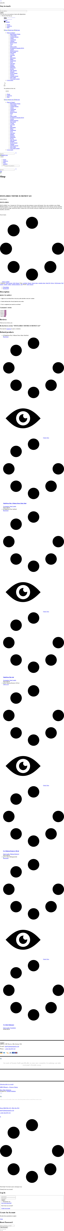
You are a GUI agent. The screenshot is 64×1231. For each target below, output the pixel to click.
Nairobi (5, 284)
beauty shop (35, 283)
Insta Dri (48, 283)
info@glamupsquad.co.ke (12, 1046)
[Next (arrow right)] (2, 1230)
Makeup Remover (14, 854)
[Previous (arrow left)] (0, 1230)
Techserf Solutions (11, 1091)
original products (16, 284)
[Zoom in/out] (0, 1229)
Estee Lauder (13, 506)
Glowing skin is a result (6, 1084)
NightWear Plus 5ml (8, 677)
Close (1, 1219)
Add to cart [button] (6, 684)
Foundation (13, 1028)
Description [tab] (6, 287)
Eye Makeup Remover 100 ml (11, 851)
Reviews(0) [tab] (6, 288)
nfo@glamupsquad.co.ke (7, 1110)
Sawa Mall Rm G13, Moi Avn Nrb (9, 1108)
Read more (6, 336)
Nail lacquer (58, 283)
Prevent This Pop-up (7, 15)
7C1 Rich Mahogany (8, 1025)
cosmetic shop (41, 283)
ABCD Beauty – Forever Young (9, 1087)
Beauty (29, 283)
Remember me (6, 1201)
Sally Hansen (16, 283)
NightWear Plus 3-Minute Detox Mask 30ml (14, 503)
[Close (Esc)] (5, 1229)
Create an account (5, 1208)
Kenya (52, 283)
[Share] (3, 1229)
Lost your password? (6, 1203)
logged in (8, 328)
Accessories (6, 506)
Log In (5, 20)
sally (22, 284)
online (9, 284)
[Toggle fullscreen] (2, 1229)
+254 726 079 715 (10, 1049)
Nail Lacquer (9, 283)
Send (2, 12)
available (25, 283)
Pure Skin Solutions (5, 1090)
